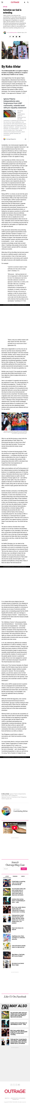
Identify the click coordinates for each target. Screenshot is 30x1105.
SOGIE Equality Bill (7, 798)
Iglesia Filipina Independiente (18, 794)
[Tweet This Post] (13, 36)
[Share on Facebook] (10, 36)
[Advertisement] (15, 321)
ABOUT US (7, 1098)
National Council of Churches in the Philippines (14, 797)
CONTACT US (15, 1099)
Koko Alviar (13, 67)
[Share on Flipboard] (16, 36)
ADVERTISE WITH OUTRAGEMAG (18, 1098)
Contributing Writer (13, 32)
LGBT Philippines (12, 795)
